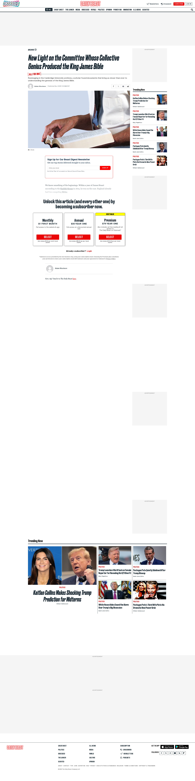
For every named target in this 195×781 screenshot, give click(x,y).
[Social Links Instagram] (170, 753)
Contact (66, 765)
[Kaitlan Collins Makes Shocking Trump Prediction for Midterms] (162, 104)
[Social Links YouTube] (175, 753)
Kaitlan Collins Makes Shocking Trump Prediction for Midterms (62, 596)
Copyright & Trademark (147, 765)
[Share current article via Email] (123, 86)
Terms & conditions (131, 765)
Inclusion (120, 765)
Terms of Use (71, 171)
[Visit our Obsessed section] (18, 3)
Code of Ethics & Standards (106, 765)
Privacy (92, 765)
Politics (101, 10)
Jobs (75, 765)
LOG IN (188, 4)
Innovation (127, 10)
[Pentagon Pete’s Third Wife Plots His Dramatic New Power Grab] (162, 165)
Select (48, 237)
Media (78, 10)
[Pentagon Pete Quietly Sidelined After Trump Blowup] (162, 152)
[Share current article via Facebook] (113, 86)
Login (89, 251)
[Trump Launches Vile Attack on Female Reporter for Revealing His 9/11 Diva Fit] (162, 120)
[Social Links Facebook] (161, 753)
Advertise (81, 765)
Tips (71, 765)
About (60, 765)
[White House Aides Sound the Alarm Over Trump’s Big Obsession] (162, 136)
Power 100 (117, 10)
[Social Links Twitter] (166, 753)
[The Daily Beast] (90, 3)
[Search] (192, 10)
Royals (93, 10)
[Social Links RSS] (179, 753)
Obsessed (85, 10)
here (74, 279)
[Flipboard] (184, 753)
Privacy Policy (81, 171)
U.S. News (137, 10)
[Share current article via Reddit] (128, 86)
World (91, 754)
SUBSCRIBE (178, 4)
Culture (92, 758)
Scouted (145, 10)
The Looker (69, 10)
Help (87, 765)
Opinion (109, 10)
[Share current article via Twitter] (118, 86)
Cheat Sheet (59, 10)
